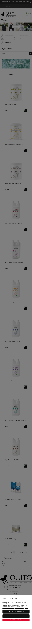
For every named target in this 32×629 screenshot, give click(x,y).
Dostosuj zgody (16, 616)
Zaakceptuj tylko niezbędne (16, 611)
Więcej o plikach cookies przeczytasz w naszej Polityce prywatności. (15, 608)
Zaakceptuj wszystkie (16, 620)
